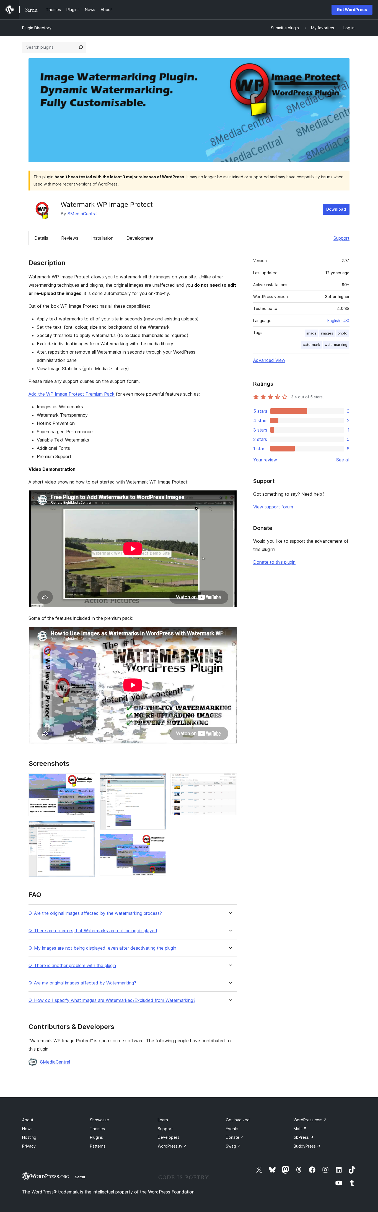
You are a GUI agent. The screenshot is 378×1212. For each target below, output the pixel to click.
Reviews (69, 238)
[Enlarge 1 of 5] (87, 780)
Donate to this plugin (274, 562)
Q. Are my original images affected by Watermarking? (82, 983)
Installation (102, 238)
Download (336, 209)
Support (341, 238)
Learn (163, 1119)
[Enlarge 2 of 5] (87, 828)
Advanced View (269, 360)
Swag (233, 1146)
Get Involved (238, 1119)
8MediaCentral (82, 213)
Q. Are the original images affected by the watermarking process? (95, 913)
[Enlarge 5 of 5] (229, 780)
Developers (168, 1137)
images (327, 333)
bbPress (304, 1137)
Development (140, 238)
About (27, 1119)
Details (41, 238)
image (311, 333)
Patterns (97, 1146)
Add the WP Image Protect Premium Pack (72, 394)
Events (232, 1128)
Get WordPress (352, 9)
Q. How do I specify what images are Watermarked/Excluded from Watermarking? (112, 1000)
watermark (311, 345)
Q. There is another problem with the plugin (72, 965)
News (27, 1128)
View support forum (273, 507)
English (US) (338, 320)
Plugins (96, 1137)
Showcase (99, 1119)
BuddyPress (307, 1146)
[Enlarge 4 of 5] (158, 841)
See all (342, 460)
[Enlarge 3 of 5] (158, 780)
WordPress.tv (172, 1146)
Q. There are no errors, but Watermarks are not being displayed (93, 930)
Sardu (80, 1177)
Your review (265, 460)
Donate (235, 1137)
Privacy (29, 1146)
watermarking (336, 345)
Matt (300, 1128)
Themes (97, 1128)
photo (342, 333)
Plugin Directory (36, 27)
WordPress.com (310, 1119)
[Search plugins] (80, 47)
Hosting (29, 1137)
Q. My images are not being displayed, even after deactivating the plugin (102, 948)
